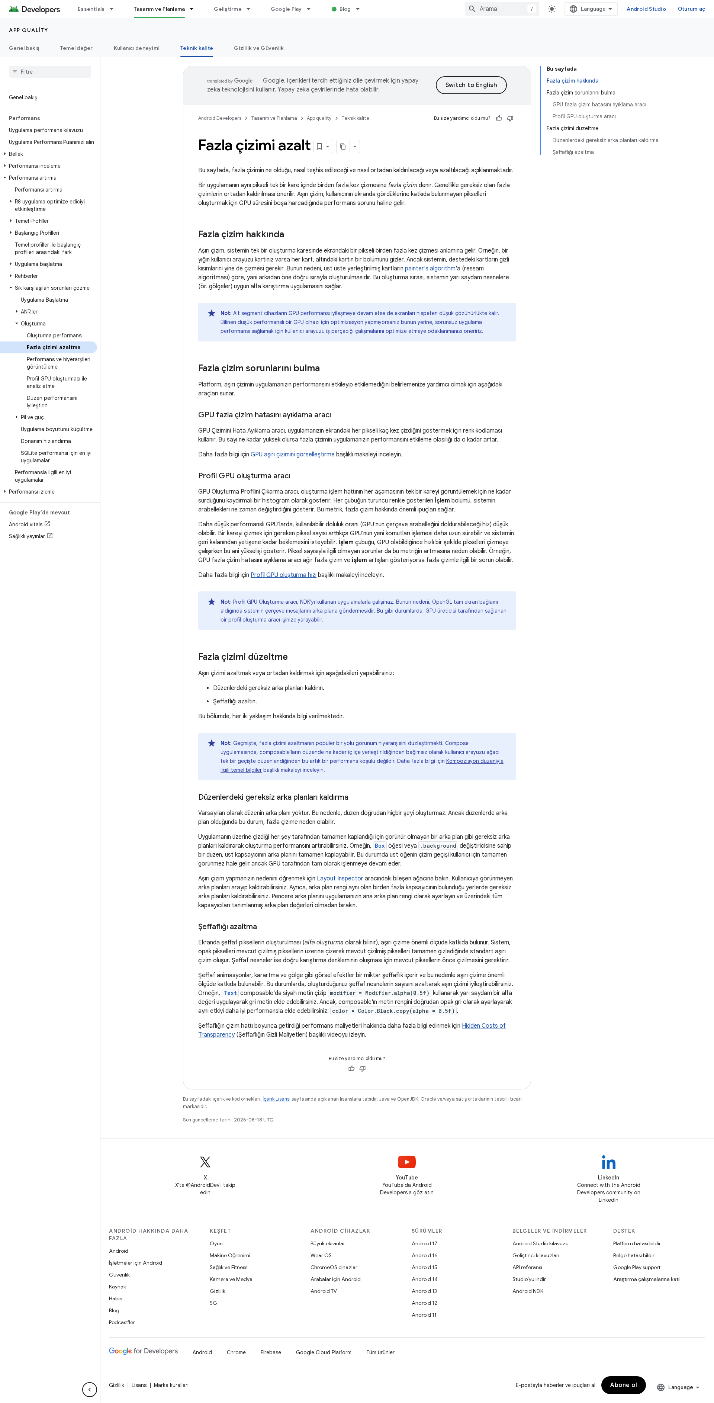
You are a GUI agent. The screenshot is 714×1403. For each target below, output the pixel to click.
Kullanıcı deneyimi (137, 48)
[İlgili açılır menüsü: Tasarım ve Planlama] (195, 9)
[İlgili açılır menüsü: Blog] (361, 9)
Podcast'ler (122, 1322)
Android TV (324, 1291)
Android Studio (646, 9)
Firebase (271, 1352)
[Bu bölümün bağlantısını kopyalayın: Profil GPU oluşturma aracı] (297, 476)
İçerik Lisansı (276, 1099)
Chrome (236, 1352)
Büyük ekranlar (328, 1243)
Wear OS (321, 1255)
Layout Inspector (340, 878)
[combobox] (502, 9)
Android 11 (424, 1315)
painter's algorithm (430, 268)
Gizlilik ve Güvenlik (259, 48)
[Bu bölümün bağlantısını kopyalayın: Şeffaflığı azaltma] (264, 927)
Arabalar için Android (336, 1279)
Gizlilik (217, 1291)
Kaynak (117, 1286)
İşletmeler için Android (135, 1262)
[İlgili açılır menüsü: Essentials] (115, 9)
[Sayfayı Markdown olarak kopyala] (343, 146)
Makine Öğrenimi (230, 1255)
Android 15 (424, 1267)
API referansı (527, 1267)
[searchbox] (50, 72)
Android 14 (425, 1279)
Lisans (139, 1385)
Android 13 (424, 1291)
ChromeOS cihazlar (334, 1267)
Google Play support (636, 1267)
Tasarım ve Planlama (159, 9)
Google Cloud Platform (323, 1352)
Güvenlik (119, 1274)
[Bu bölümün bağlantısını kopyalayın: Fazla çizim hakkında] (291, 235)
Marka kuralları (171, 1385)
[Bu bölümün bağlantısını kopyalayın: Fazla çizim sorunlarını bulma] (327, 369)
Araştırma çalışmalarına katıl (647, 1279)
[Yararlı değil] (510, 118)
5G (213, 1303)
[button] (48, 154)
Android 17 (424, 1243)
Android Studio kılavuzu (540, 1243)
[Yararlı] (499, 118)
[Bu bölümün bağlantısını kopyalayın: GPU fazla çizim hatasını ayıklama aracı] (338, 415)
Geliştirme (228, 9)
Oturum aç (691, 9)
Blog (345, 9)
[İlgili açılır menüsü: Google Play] (312, 9)
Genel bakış (24, 48)
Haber (116, 1298)
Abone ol (623, 1385)
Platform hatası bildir (637, 1243)
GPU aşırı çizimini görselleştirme (293, 454)
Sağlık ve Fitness (228, 1267)
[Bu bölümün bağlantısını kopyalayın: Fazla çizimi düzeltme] (295, 657)
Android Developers (219, 118)
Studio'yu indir (529, 1279)
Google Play (286, 9)
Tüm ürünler (380, 1352)
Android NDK (527, 1291)
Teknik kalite (196, 48)
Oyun (216, 1243)
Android (118, 1251)
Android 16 (425, 1255)
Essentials (91, 9)
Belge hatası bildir (633, 1255)
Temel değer (76, 48)
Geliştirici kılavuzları (535, 1255)
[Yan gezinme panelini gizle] (89, 1389)
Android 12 (424, 1303)
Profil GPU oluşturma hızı (283, 575)
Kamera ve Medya (231, 1279)
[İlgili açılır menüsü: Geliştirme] (252, 9)
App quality (28, 30)
